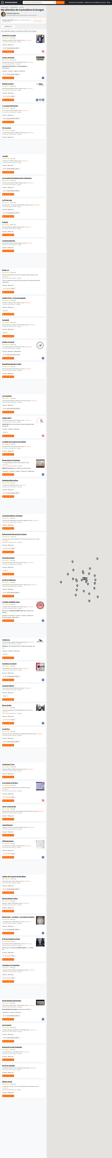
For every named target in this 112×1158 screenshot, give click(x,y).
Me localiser (39, 21)
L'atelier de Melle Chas (11, 602)
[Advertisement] (23, 147)
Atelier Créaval (8, 342)
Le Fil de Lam (7, 200)
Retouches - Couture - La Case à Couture (18, 917)
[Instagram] (43, 51)
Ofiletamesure (8, 841)
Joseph (5, 156)
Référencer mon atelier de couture (95, 2)
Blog (108, 2)
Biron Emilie (6, 705)
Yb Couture (6, 128)
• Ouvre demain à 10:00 (11, 168)
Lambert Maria (8, 686)
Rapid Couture (8, 84)
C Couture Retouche (10, 106)
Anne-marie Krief (9, 806)
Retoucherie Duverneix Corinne (14, 534)
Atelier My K (7, 418)
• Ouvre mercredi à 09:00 (11, 408)
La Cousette (7, 396)
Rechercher (60, 2)
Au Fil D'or (6, 729)
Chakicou (6, 640)
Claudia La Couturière (11, 965)
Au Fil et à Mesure (9, 580)
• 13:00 (8, 719)
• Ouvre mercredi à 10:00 (11, 354)
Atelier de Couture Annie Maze (14, 876)
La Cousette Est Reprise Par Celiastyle (17, 178)
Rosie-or (5, 270)
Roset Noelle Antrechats (11, 1001)
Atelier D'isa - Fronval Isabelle (14, 298)
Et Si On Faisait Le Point (11, 939)
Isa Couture (6, 1025)
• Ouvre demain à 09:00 (11, 48)
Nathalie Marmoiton (10, 480)
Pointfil (5, 222)
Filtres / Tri (9, 26)
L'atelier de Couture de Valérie (14, 442)
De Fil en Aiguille (8, 1066)
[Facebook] (43, 78)
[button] (86, 579)
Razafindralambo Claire (11, 364)
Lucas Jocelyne (8, 57)
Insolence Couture (9, 664)
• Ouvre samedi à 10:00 (11, 493)
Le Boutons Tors (8, 764)
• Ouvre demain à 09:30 (11, 74)
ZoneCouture (11, 2)
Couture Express (8, 241)
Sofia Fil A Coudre (9, 35)
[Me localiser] (54, 2)
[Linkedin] (43, 100)
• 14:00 (8, 96)
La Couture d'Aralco (10, 783)
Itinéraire (28, 40)
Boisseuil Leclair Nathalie (12, 1047)
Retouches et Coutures (11, 460)
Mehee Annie (7, 1082)
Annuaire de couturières (76, 2)
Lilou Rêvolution (8, 558)
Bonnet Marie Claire (10, 898)
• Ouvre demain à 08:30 (11, 741)
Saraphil (5, 320)
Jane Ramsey (7, 825)
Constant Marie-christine (12, 516)
